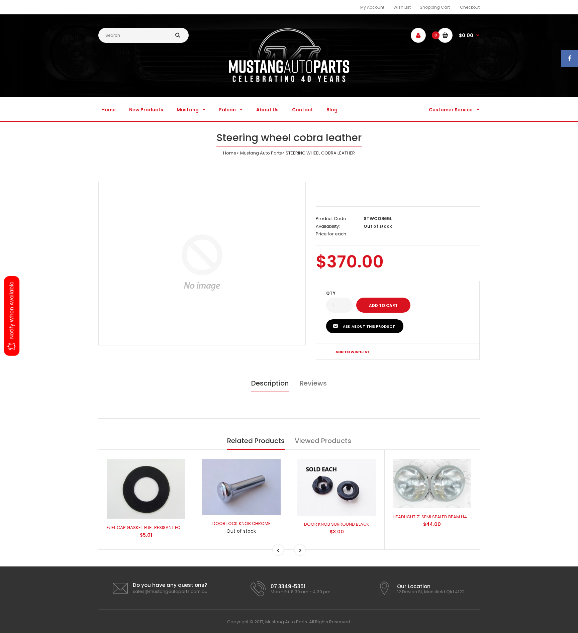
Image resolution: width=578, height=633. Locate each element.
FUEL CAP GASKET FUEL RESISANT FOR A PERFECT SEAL (162, 527)
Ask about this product (369, 326)
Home (229, 153)
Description (270, 383)
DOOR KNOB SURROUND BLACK (336, 524)
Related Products (256, 440)
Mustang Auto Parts (261, 153)
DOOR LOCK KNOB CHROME (241, 523)
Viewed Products (323, 440)
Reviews (313, 383)
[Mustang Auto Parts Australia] (289, 80)
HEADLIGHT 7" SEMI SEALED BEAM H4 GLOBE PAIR (442, 517)
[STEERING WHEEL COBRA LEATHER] (202, 262)
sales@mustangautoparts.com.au (170, 591)
